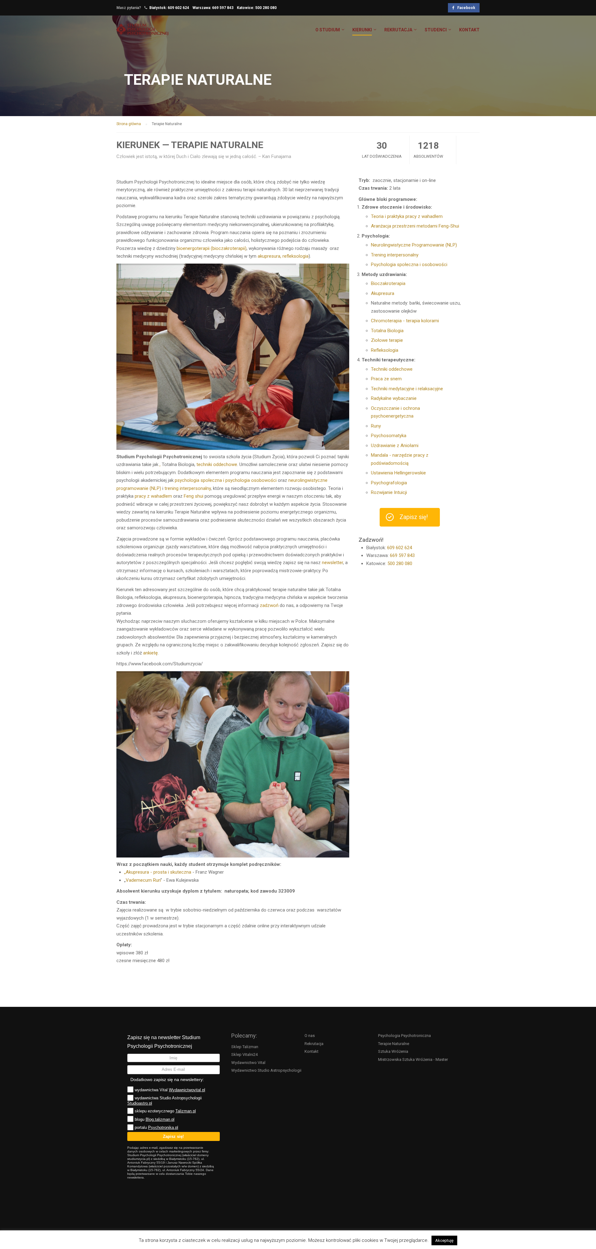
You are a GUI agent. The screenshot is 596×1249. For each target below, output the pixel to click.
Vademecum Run (143, 880)
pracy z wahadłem (153, 496)
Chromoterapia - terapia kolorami (405, 321)
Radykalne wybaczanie (394, 398)
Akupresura (382, 293)
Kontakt (311, 1051)
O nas (310, 1035)
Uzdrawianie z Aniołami (394, 445)
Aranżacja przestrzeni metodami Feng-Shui (415, 226)
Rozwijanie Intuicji (389, 492)
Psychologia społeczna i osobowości (409, 264)
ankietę (150, 653)
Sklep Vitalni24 (244, 1054)
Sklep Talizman (244, 1046)
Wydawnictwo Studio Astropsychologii (266, 1070)
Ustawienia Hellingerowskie (398, 473)
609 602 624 (178, 8)
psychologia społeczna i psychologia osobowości (226, 480)
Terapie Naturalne (393, 1043)
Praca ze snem (386, 379)
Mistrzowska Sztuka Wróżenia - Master (413, 1059)
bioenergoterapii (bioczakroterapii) (211, 248)
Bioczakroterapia (388, 283)
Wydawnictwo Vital (248, 1062)
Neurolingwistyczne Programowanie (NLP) (414, 245)
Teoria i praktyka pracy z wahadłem (407, 216)
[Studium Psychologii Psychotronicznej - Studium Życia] (142, 32)
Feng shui (193, 496)
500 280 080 (266, 8)
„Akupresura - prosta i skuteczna (157, 872)
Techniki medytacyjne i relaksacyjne (407, 388)
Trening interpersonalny (394, 255)
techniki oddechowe (216, 464)
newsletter (332, 562)
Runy (376, 426)
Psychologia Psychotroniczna (404, 1035)
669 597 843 (222, 8)
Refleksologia (384, 350)
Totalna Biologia (387, 330)
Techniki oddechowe (392, 369)
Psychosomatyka (388, 435)
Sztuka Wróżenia (393, 1051)
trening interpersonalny (188, 488)
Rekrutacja (314, 1043)
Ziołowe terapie (387, 340)
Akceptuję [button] (444, 1240)
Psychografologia (389, 483)
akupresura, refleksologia (283, 256)
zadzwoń (269, 605)
